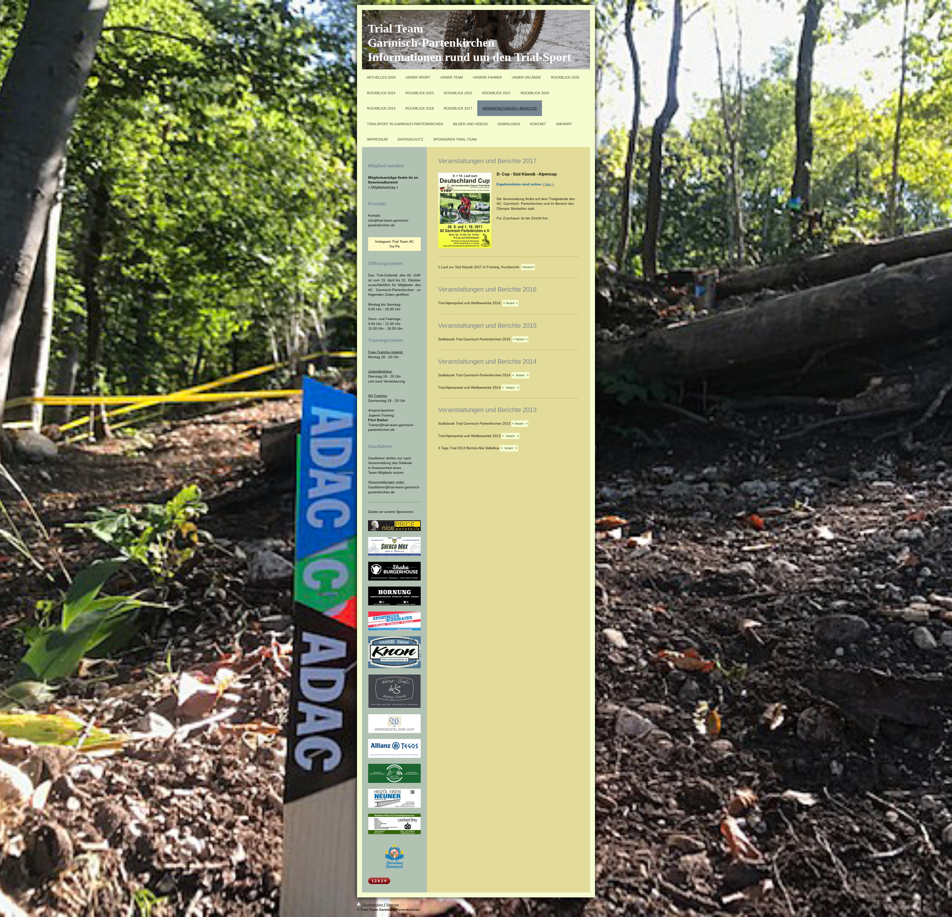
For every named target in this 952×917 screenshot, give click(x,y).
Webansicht (586, 910)
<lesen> (528, 267)
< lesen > (510, 303)
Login (590, 905)
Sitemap (392, 905)
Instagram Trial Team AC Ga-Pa (394, 243)
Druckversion (372, 905)
